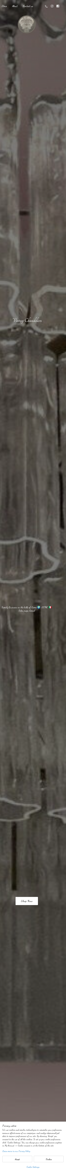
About (14, 6)
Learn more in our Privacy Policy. (16, 1151)
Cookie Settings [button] (33, 1167)
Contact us (28, 6)
